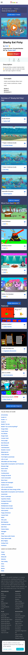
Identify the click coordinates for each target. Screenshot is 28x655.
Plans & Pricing (19, 605)
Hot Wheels (4, 433)
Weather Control (5, 450)
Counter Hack (5, 438)
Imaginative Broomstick (9, 351)
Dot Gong (5, 169)
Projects (16, 8)
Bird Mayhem (4, 522)
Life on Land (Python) (7, 487)
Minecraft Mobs (5, 621)
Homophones (4, 503)
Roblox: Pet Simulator (8, 294)
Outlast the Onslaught (7, 482)
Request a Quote (19, 638)
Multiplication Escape (7, 506)
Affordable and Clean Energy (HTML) (11, 489)
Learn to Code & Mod (8, 549)
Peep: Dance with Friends (8, 536)
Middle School (19, 621)
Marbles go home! (6, 245)
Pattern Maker (5, 529)
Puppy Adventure (6, 513)
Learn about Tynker (14, 14)
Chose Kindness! (6, 221)
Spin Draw (4, 527)
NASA (2, 517)
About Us (3, 595)
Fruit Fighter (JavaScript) (7, 457)
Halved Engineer (7, 193)
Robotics (3, 559)
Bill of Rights (4, 540)
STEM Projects (19, 636)
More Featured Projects (14, 406)
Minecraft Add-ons (6, 625)
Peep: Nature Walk (6, 538)
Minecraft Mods (5, 629)
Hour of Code (4, 632)
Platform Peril (5, 485)
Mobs (2, 570)
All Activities (4, 415)
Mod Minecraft (5, 443)
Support (3, 597)
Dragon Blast (4, 429)
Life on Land (4, 459)
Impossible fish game (7, 191)
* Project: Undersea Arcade (9, 143)
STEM (2, 534)
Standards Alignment (20, 630)
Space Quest (4, 468)
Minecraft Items (5, 627)
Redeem (17, 599)
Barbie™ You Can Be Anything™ (9, 426)
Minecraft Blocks (5, 623)
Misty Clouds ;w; (7, 399)
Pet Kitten (4, 270)
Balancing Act (4, 452)
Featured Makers (19, 603)
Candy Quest (4, 431)
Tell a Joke (4, 520)
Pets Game (4, 471)
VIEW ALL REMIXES (14, 200)
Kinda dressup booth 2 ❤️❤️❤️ (10, 397)
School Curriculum (20, 616)
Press (2, 599)
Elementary (18, 619)
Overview (17, 593)
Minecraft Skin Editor (6, 619)
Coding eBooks (5, 607)
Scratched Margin (8, 145)
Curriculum (18, 595)
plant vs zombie (6, 372)
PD (16, 632)
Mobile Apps (4, 603)
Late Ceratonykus (8, 375)
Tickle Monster (5, 454)
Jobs (2, 601)
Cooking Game (5, 473)
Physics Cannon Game (7, 508)
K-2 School (18, 627)
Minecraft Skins (5, 617)
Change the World (6, 475)
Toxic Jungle (4, 440)
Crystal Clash (4, 515)
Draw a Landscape (6, 496)
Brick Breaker (4, 445)
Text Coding (4, 561)
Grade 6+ (3, 422)
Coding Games (5, 614)
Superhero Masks (5, 499)
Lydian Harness (7, 326)
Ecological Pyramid (6, 501)
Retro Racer (4, 480)
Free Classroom (19, 617)
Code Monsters (5, 447)
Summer (17, 608)
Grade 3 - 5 (4, 419)
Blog (2, 593)
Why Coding (18, 601)
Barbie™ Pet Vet (5, 424)
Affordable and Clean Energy (8, 461)
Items (2, 566)
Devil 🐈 (7, 46)
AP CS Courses (19, 625)
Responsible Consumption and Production (12, 464)
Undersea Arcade (5, 524)
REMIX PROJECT (14, 54)
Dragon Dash (4, 436)
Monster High (4, 466)
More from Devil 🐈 (14, 303)
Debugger (3, 531)
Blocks (3, 568)
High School (18, 623)
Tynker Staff (12, 50)
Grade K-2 (3, 417)
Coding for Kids (7, 8)
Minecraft (3, 556)
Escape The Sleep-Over (8, 348)
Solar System (4, 510)
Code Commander (6, 478)
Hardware (3, 545)
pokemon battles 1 (7, 324)
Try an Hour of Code (8, 411)
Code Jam (3, 630)
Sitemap (3, 605)
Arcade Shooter (6, 118)
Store (2, 608)
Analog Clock (4, 543)
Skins (2, 563)
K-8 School (18, 629)
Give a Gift (18, 597)
